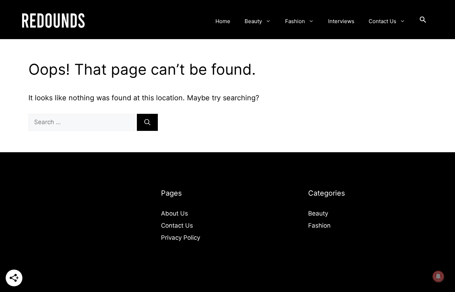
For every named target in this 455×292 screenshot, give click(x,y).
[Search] (147, 122)
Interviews (341, 21)
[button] (423, 21)
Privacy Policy (180, 237)
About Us (174, 213)
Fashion (295, 21)
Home (222, 21)
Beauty (253, 21)
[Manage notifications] (438, 276)
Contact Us (382, 21)
